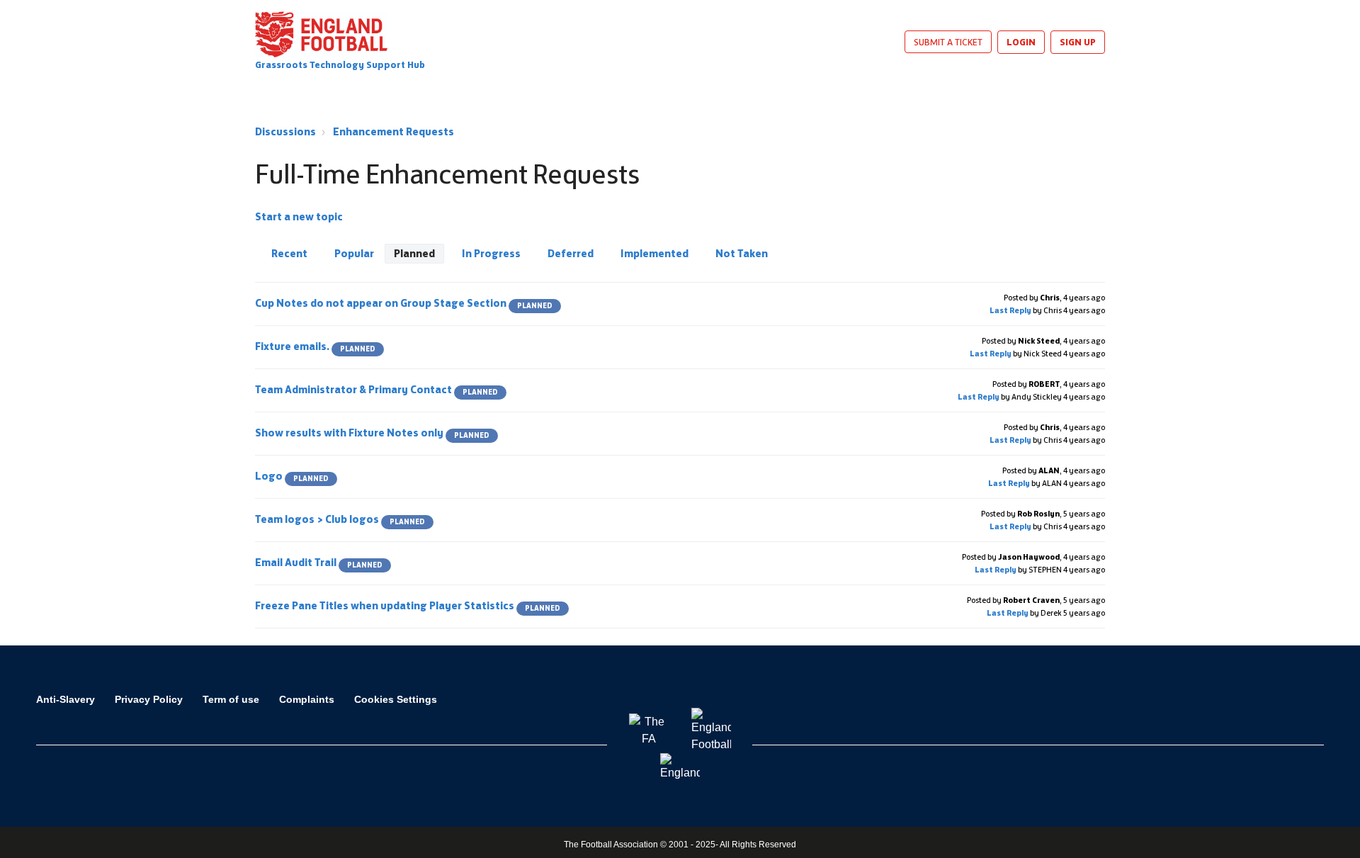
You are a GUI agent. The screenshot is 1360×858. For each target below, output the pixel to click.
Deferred (571, 253)
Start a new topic (299, 216)
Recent (289, 253)
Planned (414, 253)
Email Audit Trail (318, 562)
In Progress (491, 253)
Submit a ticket (948, 41)
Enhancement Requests (393, 131)
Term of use (231, 699)
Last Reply (1010, 310)
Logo (292, 475)
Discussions (285, 131)
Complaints (306, 699)
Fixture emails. (315, 346)
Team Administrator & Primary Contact (376, 389)
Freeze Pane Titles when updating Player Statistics (407, 605)
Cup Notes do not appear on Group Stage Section (403, 303)
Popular (354, 253)
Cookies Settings (395, 699)
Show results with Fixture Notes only (372, 432)
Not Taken (741, 253)
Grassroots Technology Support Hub (340, 65)
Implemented (654, 253)
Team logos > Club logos (340, 519)
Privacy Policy (149, 699)
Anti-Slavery (65, 699)
